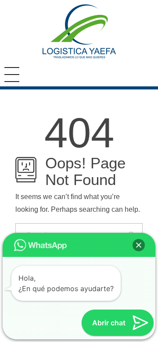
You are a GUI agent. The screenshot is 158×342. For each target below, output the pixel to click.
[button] (139, 245)
